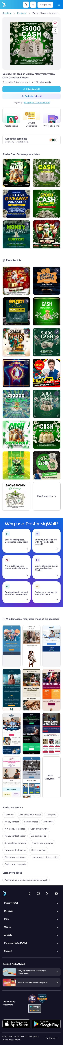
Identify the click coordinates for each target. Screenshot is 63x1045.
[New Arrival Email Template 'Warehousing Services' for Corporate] (51, 734)
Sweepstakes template (15, 843)
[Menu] (58, 4)
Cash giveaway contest (30, 814)
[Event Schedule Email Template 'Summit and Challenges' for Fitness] (51, 690)
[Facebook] (29, 893)
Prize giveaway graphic (42, 843)
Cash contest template (15, 864)
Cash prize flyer (38, 850)
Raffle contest (31, 821)
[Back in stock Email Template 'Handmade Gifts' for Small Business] (31, 690)
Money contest (11, 821)
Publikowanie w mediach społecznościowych (26, 880)
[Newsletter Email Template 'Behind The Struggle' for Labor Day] (31, 777)
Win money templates (14, 829)
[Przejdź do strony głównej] (3, 5)
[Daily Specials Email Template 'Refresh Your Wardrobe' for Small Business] (31, 646)
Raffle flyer (48, 821)
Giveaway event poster (15, 857)
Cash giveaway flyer (39, 829)
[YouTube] (56, 893)
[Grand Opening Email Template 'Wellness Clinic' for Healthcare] (51, 646)
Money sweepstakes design (45, 857)
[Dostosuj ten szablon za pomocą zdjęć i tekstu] (31, 43)
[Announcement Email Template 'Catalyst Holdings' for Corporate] (11, 690)
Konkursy (8, 814)
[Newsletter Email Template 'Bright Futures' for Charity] (11, 734)
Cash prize (51, 814)
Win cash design (38, 836)
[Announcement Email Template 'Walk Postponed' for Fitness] (11, 646)
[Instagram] (38, 893)
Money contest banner (15, 850)
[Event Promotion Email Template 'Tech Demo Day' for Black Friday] (31, 734)
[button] (55, 23)
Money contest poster (15, 836)
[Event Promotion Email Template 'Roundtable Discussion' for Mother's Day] (11, 777)
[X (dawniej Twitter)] (47, 893)
